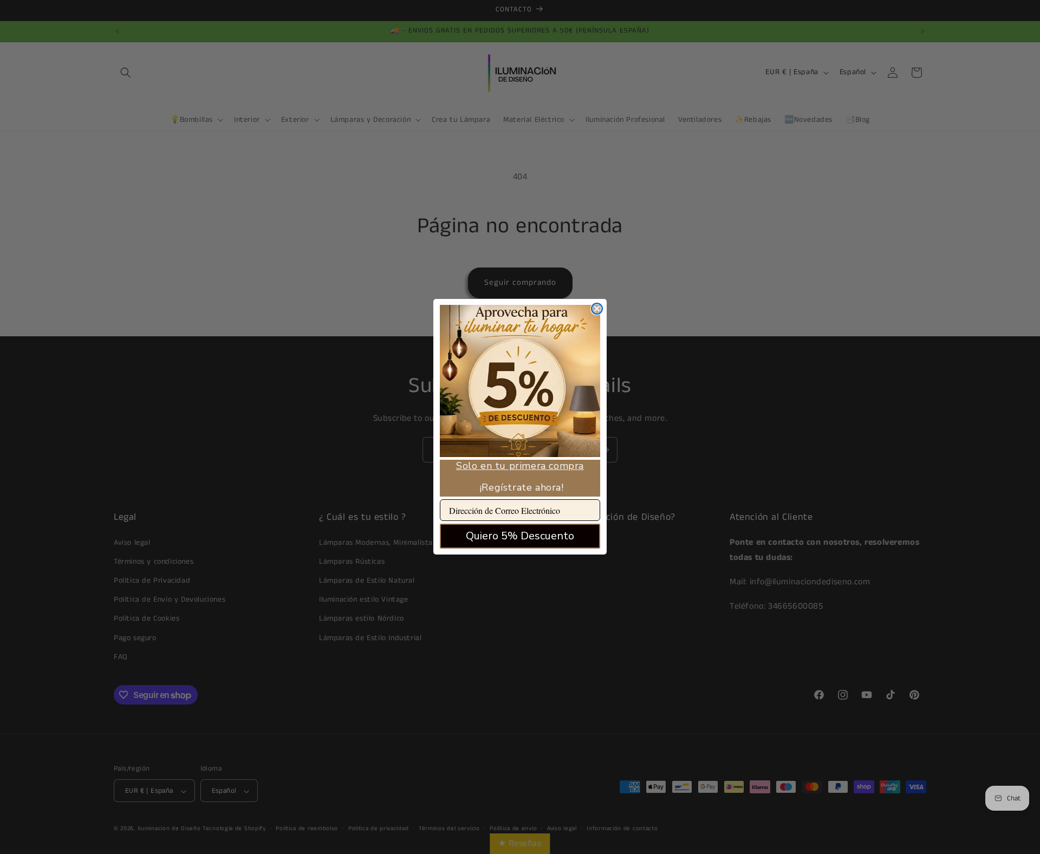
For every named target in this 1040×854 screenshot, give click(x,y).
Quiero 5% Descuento (520, 536)
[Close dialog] (597, 308)
